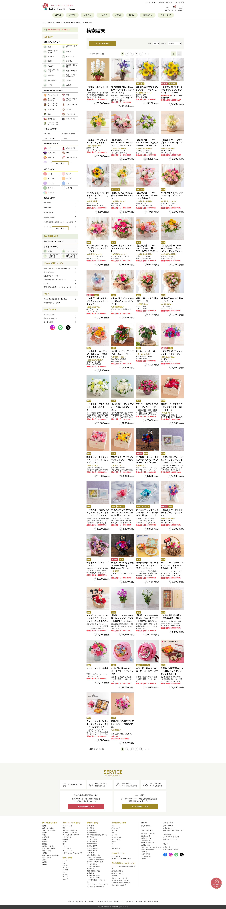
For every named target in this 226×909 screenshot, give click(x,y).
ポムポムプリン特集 (93, 866)
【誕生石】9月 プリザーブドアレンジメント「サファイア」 (98, 301)
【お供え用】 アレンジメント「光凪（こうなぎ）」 (122, 407)
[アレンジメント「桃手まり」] (98, 651)
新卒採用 (139, 901)
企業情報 (71, 901)
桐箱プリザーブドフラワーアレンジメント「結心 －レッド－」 (172, 407)
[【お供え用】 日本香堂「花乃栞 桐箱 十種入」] (172, 598)
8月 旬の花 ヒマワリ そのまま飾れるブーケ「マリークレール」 (98, 195)
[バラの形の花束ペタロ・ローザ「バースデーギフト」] (147, 651)
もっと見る (60, 163)
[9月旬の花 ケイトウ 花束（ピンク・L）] (172, 281)
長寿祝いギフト (92, 868)
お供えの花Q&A (92, 846)
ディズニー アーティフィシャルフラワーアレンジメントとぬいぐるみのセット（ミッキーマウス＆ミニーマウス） (98, 621)
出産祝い (45, 839)
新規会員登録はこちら (86, 806)
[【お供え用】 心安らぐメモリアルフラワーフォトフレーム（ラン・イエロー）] (98, 492)
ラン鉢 (65, 841)
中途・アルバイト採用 (151, 901)
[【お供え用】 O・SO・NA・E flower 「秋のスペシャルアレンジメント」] (172, 228)
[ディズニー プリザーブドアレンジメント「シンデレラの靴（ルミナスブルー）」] (147, 492)
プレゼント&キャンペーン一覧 (121, 858)
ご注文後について (169, 828)
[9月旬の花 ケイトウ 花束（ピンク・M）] (147, 281)
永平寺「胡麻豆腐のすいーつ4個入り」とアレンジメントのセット (172, 671)
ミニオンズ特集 (92, 841)
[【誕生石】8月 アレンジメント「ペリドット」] (98, 122)
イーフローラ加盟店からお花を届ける (57, 268)
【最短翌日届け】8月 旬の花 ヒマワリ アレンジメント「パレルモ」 (171, 90)
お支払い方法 (145, 845)
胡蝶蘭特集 (90, 873)
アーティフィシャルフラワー (72, 835)
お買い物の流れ (146, 840)
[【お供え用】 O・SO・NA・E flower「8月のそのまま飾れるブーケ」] (147, 175)
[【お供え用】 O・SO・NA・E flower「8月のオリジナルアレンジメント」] (122, 122)
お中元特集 (90, 828)
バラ (112, 826)
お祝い (44, 860)
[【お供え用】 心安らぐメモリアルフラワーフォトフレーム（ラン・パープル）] (172, 439)
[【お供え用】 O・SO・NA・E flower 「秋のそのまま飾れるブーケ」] (98, 334)
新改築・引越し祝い (48, 846)
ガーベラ (114, 835)
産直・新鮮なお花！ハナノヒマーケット (57, 287)
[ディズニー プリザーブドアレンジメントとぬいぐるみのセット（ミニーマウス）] (172, 545)
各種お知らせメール (147, 849)
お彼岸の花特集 (92, 832)
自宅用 (44, 864)
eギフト (72, 15)
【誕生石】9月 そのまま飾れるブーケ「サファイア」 (172, 513)
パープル (65, 870)
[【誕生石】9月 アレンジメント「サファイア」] (172, 334)
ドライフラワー (67, 837)
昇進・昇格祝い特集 (93, 875)
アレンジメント (67, 826)
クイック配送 (115, 856)
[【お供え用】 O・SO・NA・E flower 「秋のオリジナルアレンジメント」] (147, 228)
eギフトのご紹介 (116, 873)
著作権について (119, 901)
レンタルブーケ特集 (93, 877)
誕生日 (58, 15)
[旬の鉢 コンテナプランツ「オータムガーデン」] (122, 334)
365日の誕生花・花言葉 (52, 303)
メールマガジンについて (171, 837)
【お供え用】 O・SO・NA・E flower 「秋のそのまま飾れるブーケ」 (97, 354)
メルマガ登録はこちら (140, 806)
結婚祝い (45, 841)
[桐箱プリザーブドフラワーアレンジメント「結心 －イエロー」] (122, 439)
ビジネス (103, 15)
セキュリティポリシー (105, 901)
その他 (143, 858)
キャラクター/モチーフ (70, 830)
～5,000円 (46, 133)
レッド (65, 861)
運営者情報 (79, 901)
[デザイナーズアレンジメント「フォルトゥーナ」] (147, 386)
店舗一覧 (164, 15)
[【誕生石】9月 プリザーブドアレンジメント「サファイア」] (98, 281)
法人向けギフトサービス (54, 241)
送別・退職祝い (47, 851)
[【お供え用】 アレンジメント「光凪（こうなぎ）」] (122, 386)
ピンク (65, 863)
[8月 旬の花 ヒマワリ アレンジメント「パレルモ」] (147, 69)
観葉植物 (65, 839)
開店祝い (45, 844)
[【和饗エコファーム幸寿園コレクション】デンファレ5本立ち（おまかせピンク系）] (122, 598)
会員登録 (144, 851)
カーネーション (116, 837)
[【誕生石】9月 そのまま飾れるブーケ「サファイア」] (172, 492)
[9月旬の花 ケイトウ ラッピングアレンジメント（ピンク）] (98, 228)
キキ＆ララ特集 (92, 864)
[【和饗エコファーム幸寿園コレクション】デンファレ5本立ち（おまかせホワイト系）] (147, 598)
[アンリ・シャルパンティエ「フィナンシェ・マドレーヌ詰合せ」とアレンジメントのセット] (98, 703)
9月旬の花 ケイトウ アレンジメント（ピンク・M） (172, 195)
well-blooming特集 (93, 848)
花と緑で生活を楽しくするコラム (55, 299)
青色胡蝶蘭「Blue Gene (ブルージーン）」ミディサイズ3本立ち (122, 90)
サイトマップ (130, 901)
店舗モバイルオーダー (118, 878)
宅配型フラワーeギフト (52, 276)
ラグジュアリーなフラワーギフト (97, 884)
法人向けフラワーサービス (95, 886)
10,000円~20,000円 (49, 138)
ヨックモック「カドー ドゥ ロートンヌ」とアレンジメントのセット (147, 565)
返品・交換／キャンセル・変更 (151, 847)
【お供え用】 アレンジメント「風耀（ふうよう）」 (98, 407)
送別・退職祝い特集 (93, 855)
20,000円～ (65, 138)
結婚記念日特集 (92, 850)
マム (112, 832)
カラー (113, 841)
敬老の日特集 (91, 830)
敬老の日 (88, 15)
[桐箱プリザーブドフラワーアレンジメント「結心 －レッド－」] (172, 386)
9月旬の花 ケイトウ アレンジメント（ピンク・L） (122, 248)
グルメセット (67, 846)
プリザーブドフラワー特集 (95, 859)
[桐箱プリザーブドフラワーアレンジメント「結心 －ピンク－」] (98, 439)
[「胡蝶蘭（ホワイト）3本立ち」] (98, 69)
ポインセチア (115, 828)
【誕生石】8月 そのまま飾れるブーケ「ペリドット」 (122, 195)
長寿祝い (45, 853)
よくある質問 (179, 2)
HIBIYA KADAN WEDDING (119, 883)
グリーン (65, 874)
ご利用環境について (169, 834)
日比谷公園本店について (119, 880)
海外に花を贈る (49, 272)
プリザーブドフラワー (70, 832)
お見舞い (45, 862)
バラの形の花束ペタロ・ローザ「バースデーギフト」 (147, 671)
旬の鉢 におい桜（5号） (147, 351)
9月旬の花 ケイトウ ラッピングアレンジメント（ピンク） (98, 248)
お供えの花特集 (92, 843)
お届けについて (146, 838)
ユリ (112, 846)
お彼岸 (44, 832)
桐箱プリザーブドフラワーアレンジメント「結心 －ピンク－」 (98, 460)
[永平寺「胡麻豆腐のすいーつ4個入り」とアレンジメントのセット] (172, 651)
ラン (112, 844)
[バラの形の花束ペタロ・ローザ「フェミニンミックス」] (122, 651)
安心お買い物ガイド (165, 2)
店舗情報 (114, 875)
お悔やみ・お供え (48, 828)
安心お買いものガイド (148, 833)
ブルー (65, 872)
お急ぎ (118, 15)
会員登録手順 (145, 854)
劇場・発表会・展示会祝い (50, 855)
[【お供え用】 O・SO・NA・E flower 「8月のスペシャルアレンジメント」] (147, 122)
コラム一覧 (166, 847)
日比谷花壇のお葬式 (117, 885)
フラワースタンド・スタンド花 (72, 853)
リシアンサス (115, 839)
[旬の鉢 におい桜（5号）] (147, 334)
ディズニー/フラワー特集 (95, 862)
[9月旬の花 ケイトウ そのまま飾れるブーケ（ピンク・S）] (122, 281)
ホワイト (65, 876)
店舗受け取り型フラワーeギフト (55, 280)
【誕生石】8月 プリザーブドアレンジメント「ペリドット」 (172, 143)
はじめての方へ (151, 2)
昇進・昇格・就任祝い (49, 848)
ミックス (65, 879)
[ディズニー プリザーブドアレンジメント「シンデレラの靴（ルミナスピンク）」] (122, 492)
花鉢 (64, 844)
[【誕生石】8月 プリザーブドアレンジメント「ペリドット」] (172, 122)
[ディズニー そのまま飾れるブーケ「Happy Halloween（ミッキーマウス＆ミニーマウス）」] (122, 545)
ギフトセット (67, 848)
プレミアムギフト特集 (94, 857)
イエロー (65, 865)
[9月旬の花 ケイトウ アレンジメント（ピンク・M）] (172, 175)
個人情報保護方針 (90, 901)
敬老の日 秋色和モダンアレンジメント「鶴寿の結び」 (122, 724)
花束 (64, 828)
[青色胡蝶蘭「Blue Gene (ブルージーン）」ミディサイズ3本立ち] (122, 69)
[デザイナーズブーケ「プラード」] (98, 545)
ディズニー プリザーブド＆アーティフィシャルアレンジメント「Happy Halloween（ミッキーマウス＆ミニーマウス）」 (147, 462)
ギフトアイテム (67, 851)
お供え (132, 15)
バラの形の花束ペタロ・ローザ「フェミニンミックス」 (122, 671)
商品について (145, 836)
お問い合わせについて (170, 839)
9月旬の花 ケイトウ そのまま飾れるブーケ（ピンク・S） (122, 301)
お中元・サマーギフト (49, 830)
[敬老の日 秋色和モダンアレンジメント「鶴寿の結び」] (122, 703)
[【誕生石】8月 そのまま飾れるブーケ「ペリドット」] (122, 175)
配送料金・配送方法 (147, 842)
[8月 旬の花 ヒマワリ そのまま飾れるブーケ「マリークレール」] (98, 175)
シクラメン (115, 830)
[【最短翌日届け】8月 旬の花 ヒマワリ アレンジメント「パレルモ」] (172, 69)
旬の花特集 (90, 853)
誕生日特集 (90, 826)
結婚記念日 (148, 15)
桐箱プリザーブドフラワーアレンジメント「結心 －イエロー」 (122, 460)
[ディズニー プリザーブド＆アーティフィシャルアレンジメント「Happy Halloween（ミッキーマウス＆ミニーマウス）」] (147, 439)
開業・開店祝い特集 (93, 871)
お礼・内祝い (46, 857)
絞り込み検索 (104, 43)
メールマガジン (146, 856)
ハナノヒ (47, 283)
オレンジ (65, 867)
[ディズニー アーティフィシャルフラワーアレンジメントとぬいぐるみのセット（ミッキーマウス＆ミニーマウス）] (98, 598)
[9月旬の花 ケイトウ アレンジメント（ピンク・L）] (122, 228)
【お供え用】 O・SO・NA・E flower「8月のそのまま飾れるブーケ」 (147, 195)
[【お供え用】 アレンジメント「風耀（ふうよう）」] (98, 386)
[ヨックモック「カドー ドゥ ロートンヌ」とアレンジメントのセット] (147, 545)
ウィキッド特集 (92, 839)
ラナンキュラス (116, 848)
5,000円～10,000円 (68, 133)
